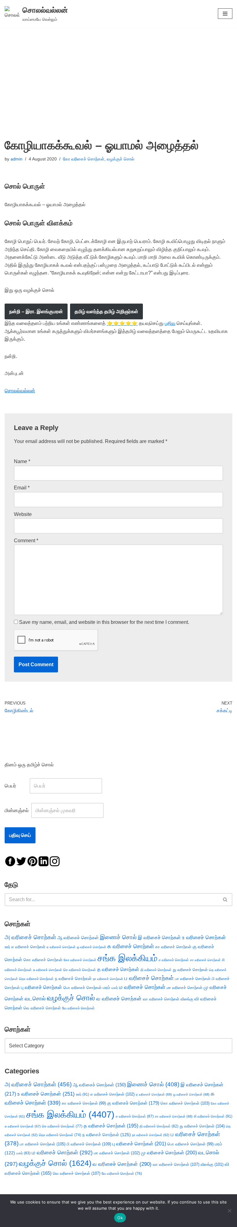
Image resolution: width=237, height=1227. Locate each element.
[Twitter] (21, 860)
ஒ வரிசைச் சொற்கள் (91, 947)
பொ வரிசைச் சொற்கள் (82, 987)
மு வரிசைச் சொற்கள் (169, 1152)
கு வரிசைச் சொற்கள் (133, 1103)
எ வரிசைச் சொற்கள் (28, 946)
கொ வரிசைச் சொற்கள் (42, 959)
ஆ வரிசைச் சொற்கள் (78, 937)
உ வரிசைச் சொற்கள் (204, 937)
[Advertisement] (118, 73)
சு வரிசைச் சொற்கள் (47, 970)
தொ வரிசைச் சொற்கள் (36, 979)
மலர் (114, 988)
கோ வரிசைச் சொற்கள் (83, 158)
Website (23, 514)
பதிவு (170, 323)
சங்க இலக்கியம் (127, 958)
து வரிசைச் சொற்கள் (190, 969)
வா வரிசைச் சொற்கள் (161, 999)
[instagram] (54, 860)
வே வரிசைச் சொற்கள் (78, 1008)
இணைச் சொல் (118, 937)
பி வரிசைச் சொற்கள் (89, 1144)
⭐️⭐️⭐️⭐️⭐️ (122, 323)
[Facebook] (10, 860)
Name (22, 461)
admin (16, 158)
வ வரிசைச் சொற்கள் (119, 998)
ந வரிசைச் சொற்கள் (73, 978)
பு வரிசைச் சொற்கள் (41, 987)
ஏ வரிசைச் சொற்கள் (61, 947)
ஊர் (7, 947)
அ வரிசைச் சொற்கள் (30, 937)
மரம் (106, 987)
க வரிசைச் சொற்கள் (130, 946)
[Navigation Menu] (225, 13)
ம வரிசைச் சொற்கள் (142, 987)
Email (22, 487)
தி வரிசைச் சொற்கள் (156, 970)
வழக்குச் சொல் (120, 158)
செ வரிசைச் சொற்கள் (79, 970)
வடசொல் (35, 998)
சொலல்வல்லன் (20, 390)
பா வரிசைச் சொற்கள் (192, 978)
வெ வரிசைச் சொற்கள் (42, 1008)
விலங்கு (187, 999)
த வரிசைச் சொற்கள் (118, 969)
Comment (26, 540)
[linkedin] (43, 860)
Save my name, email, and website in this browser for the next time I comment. (104, 622)
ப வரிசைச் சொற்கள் (149, 978)
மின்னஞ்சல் (17, 810)
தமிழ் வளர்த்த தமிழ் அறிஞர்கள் (106, 311)
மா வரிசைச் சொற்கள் (184, 987)
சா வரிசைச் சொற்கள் (205, 960)
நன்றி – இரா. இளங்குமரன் (36, 311)
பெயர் (16, 785)
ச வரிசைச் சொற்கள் (174, 960)
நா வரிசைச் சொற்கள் (108, 979)
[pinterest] (32, 860)
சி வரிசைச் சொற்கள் (213, 1116)
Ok (120, 1217)
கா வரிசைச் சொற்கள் (173, 946)
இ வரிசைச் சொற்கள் (159, 937)
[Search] (225, 899)
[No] (229, 1211)
